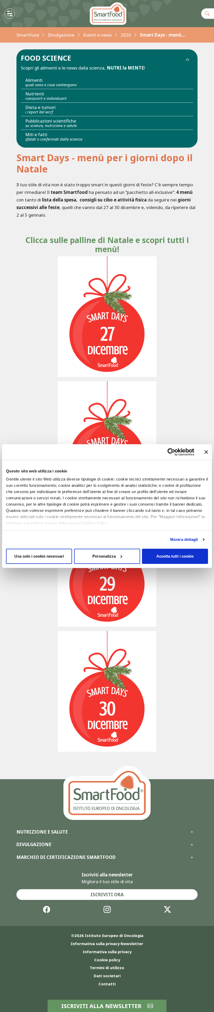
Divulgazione (61, 35)
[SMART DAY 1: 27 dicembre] (107, 316)
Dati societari (107, 975)
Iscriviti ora (107, 895)
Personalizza (104, 556)
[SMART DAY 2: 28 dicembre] (107, 441)
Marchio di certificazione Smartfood (66, 857)
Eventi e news (97, 35)
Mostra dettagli (184, 539)
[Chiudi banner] (206, 452)
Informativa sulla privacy (107, 951)
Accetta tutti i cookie (175, 556)
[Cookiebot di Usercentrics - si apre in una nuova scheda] (171, 452)
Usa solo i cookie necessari (39, 556)
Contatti (107, 983)
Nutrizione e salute (42, 832)
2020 (126, 35)
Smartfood (27, 35)
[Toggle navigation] (9, 13)
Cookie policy (107, 959)
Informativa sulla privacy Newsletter (107, 943)
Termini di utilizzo (107, 967)
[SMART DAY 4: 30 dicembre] (107, 691)
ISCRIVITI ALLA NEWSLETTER (102, 1006)
